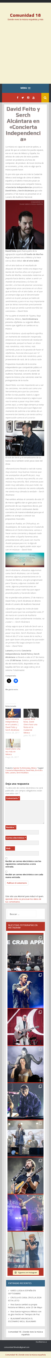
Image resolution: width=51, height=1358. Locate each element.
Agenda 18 (17, 768)
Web (8, 848)
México (34, 768)
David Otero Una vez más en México (12, 752)
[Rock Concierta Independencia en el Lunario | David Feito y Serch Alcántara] (13, 713)
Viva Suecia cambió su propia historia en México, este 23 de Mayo (25, 1306)
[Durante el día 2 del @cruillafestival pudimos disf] (25, 1213)
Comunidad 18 (25, 15)
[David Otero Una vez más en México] (13, 743)
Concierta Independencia (15, 770)
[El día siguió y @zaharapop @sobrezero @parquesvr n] (25, 1101)
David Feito (30, 770)
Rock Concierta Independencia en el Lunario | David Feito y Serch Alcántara (12, 724)
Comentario (12, 798)
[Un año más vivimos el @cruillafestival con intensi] (25, 1027)
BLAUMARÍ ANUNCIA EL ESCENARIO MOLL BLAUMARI (22, 1320)
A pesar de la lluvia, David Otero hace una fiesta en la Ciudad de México (30, 726)
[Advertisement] (25, 54)
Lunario (13, 772)
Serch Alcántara (22, 772)
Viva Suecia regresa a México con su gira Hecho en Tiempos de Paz (24, 1313)
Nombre (11, 827)
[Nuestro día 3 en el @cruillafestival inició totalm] (25, 1138)
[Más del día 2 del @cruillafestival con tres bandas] (25, 1175)
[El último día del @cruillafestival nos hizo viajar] (25, 1064)
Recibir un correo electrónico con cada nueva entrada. (24, 876)
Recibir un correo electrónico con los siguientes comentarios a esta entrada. (23, 864)
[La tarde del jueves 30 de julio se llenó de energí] (25, 953)
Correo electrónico (16, 837)
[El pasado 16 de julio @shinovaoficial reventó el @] (25, 990)
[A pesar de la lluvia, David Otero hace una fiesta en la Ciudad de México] (31, 713)
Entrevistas (26, 768)
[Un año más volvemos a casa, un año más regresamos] (25, 1250)
